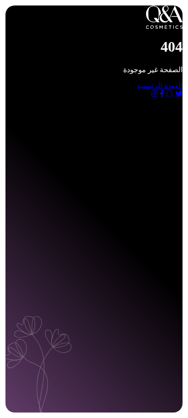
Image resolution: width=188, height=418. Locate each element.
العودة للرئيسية (160, 86)
